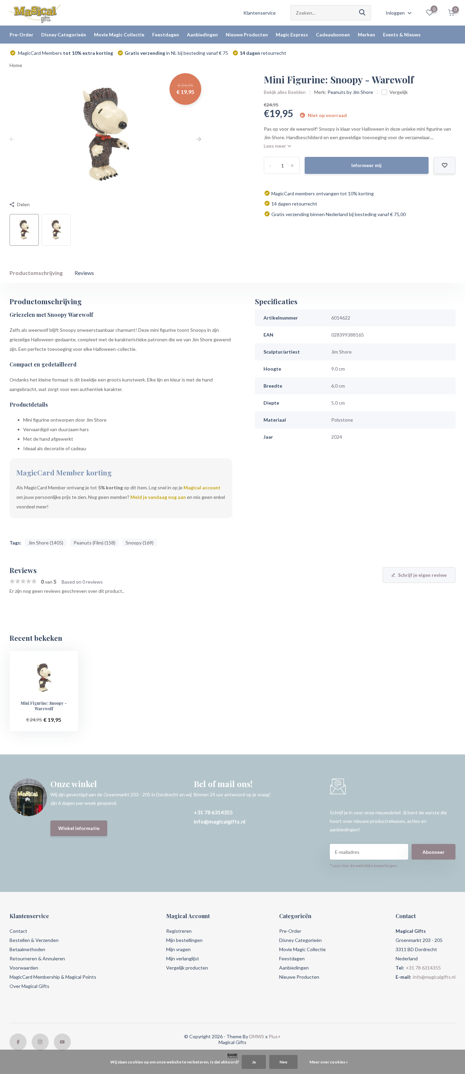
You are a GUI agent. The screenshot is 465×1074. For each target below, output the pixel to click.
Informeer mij (366, 165)
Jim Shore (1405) (45, 543)
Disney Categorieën (63, 34)
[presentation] (12, 139)
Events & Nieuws (402, 34)
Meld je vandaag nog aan (158, 497)
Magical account (202, 487)
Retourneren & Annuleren (37, 958)
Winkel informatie (78, 828)
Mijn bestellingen (184, 940)
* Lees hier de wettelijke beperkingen (363, 865)
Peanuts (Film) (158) (94, 543)
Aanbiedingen (202, 34)
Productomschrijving (36, 273)
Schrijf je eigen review (422, 575)
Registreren (179, 931)
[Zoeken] (362, 12)
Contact (18, 931)
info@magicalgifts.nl (219, 821)
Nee (283, 1061)
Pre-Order (21, 34)
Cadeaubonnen (333, 34)
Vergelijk (398, 92)
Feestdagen (165, 34)
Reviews (84, 273)
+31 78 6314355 (213, 812)
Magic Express (292, 34)
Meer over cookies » (328, 1061)
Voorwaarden (24, 968)
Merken (366, 34)
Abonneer (433, 852)
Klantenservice (259, 13)
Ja (254, 1061)
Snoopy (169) (140, 543)
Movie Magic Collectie (119, 34)
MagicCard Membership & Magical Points (53, 977)
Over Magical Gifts (29, 986)
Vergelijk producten (187, 968)
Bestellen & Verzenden (34, 940)
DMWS (256, 1036)
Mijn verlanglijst (182, 958)
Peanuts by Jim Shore (350, 92)
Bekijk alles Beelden (285, 92)
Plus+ (275, 1036)
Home (16, 65)
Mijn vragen (178, 949)
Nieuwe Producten (247, 34)
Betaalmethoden (27, 949)
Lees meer (275, 146)
